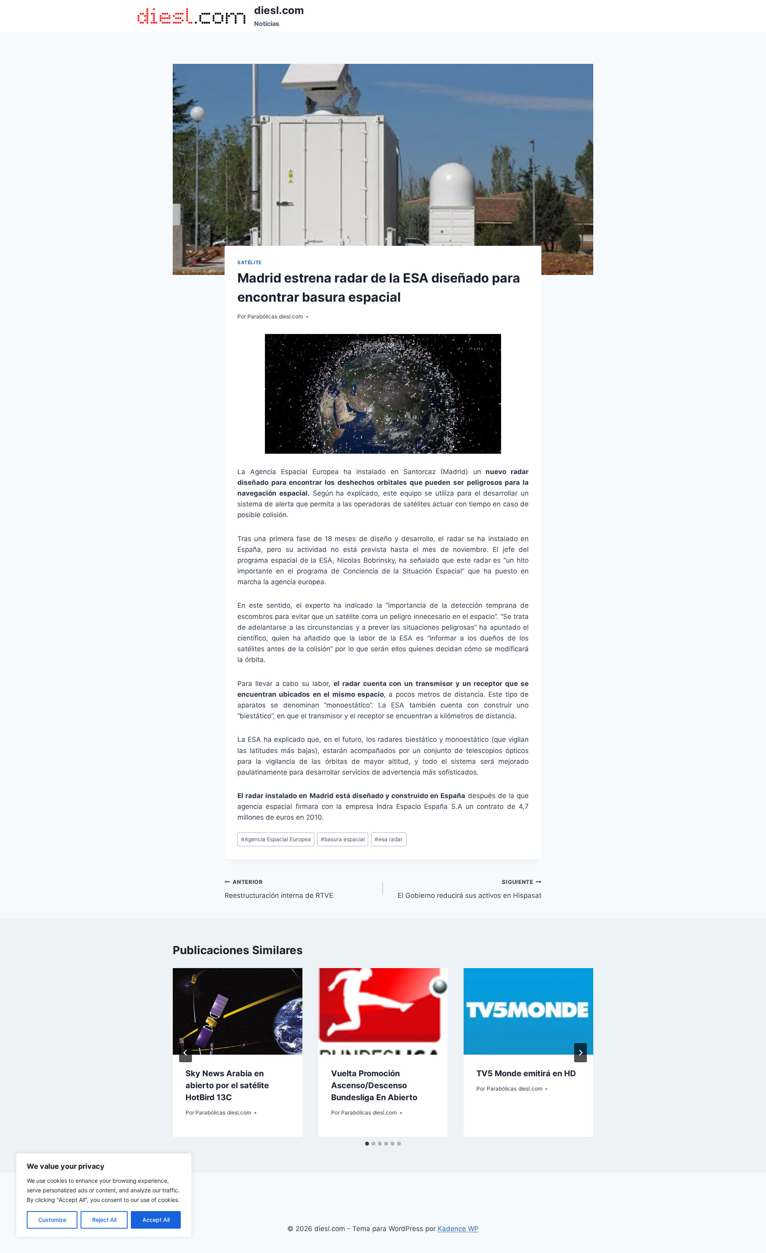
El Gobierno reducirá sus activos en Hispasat (469, 889)
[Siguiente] (580, 1052)
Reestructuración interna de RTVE (279, 889)
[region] (104, 1195)
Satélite (249, 262)
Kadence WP (458, 1229)
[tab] (367, 1144)
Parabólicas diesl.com (275, 316)
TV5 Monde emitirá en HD (526, 1073)
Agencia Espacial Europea (276, 839)
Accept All (156, 1219)
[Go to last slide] (185, 1052)
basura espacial (343, 839)
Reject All (104, 1219)
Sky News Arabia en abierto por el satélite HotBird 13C (227, 1085)
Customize (52, 1219)
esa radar (389, 839)
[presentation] (237, 1011)
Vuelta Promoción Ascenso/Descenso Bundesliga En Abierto (374, 1085)
